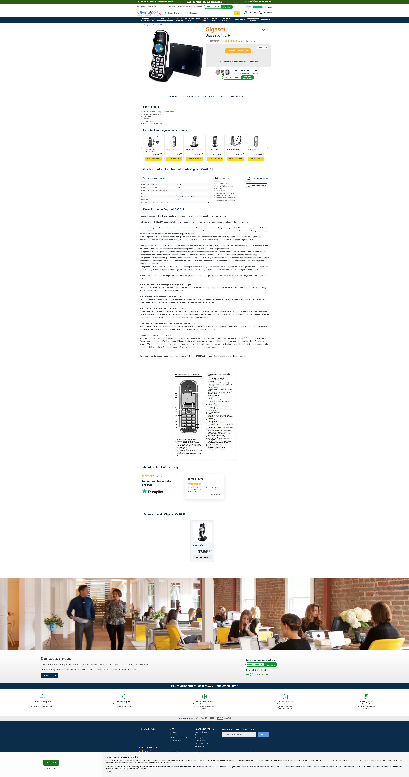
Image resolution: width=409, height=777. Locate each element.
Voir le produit (202, 557)
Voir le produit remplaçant (238, 51)
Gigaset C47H (198, 545)
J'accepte (51, 762)
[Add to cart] (153, 159)
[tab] (205, 106)
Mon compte (253, 13)
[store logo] (149, 13)
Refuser (108, 772)
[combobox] (202, 13)
